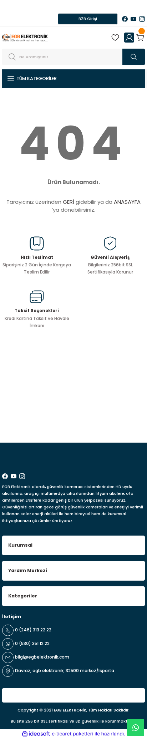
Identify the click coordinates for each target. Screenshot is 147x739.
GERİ (68, 202)
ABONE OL (123, 424)
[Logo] (25, 37)
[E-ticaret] (72, 733)
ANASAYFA (127, 202)
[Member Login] (129, 38)
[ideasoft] (36, 734)
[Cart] (140, 37)
